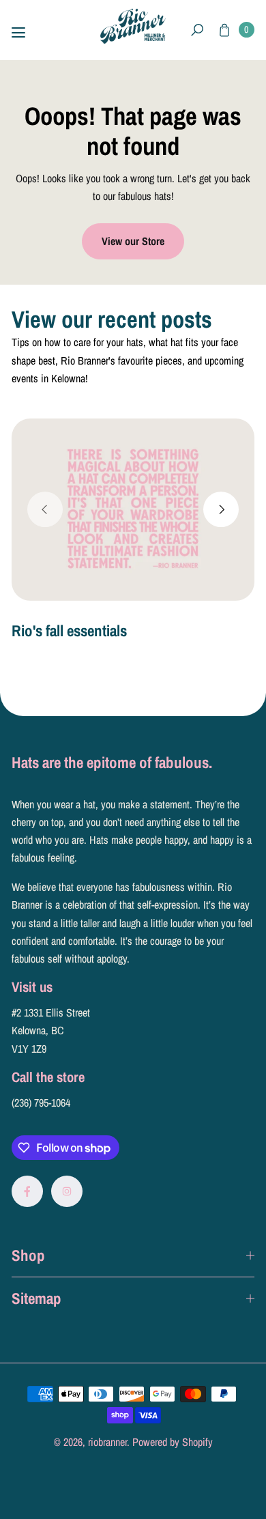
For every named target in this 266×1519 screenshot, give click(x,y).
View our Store (133, 241)
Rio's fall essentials (69, 630)
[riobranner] (133, 26)
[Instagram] (67, 1191)
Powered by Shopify (172, 1441)
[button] (197, 30)
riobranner (107, 1441)
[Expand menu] (18, 33)
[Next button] (221, 509)
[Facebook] (27, 1191)
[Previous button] (45, 509)
